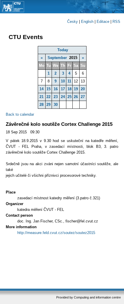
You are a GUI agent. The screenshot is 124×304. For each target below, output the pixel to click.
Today (62, 50)
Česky (72, 21)
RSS (116, 21)
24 (63, 97)
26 (76, 97)
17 (63, 89)
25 (69, 97)
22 (48, 97)
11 (69, 81)
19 (76, 89)
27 (83, 97)
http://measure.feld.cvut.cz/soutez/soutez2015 (56, 233)
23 (56, 97)
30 (56, 104)
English (87, 21)
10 (63, 81)
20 (83, 89)
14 (42, 89)
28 (42, 104)
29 (48, 104)
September (57, 58)
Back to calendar (20, 114)
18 (69, 89)
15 (48, 89)
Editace (103, 21)
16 (56, 89)
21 (42, 97)
